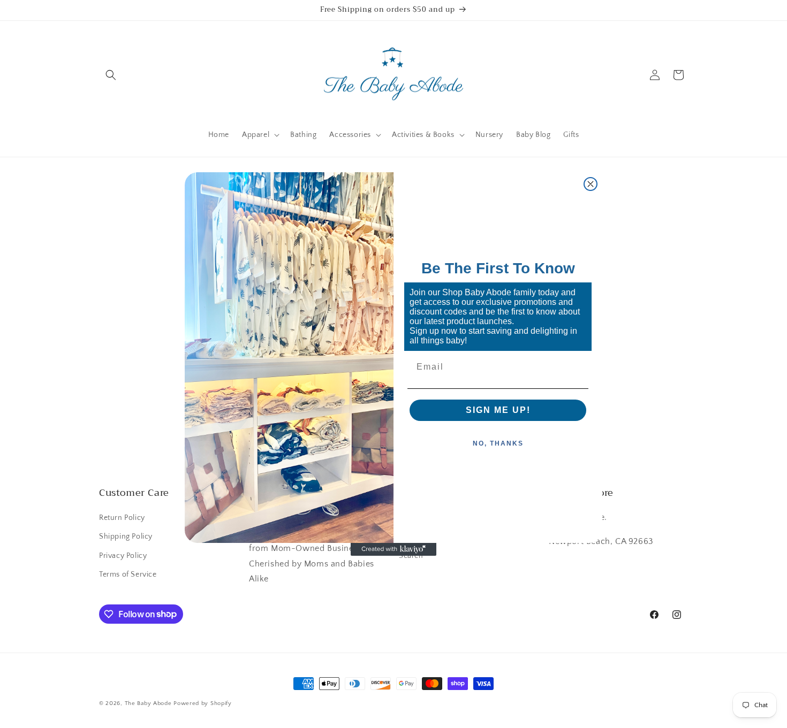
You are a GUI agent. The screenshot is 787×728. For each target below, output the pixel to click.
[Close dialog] (590, 184)
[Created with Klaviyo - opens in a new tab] (393, 549)
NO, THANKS (498, 443)
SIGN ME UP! (498, 410)
